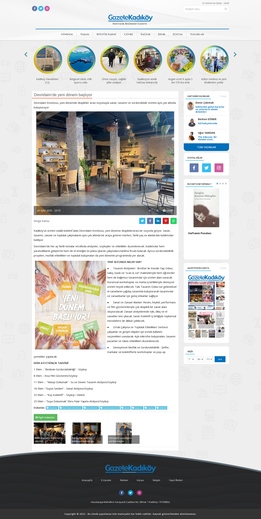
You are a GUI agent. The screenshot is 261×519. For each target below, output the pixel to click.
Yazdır (169, 210)
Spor (161, 34)
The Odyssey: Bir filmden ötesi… (207, 138)
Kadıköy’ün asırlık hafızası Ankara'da (147, 80)
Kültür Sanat (106, 34)
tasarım (138, 408)
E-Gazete (106, 480)
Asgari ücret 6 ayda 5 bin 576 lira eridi (180, 80)
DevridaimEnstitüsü (72, 408)
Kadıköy (53, 408)
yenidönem (92, 408)
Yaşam (84, 34)
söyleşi (150, 408)
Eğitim (178, 34)
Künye (140, 480)
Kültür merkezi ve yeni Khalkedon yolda (213, 80)
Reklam (124, 480)
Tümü (223, 96)
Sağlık (145, 34)
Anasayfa (87, 480)
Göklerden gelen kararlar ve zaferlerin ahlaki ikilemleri (209, 109)
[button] (217, 183)
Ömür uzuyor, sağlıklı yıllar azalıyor (114, 80)
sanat (127, 408)
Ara (220, 359)
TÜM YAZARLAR (206, 147)
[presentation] (26, 54)
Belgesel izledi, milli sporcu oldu (81, 80)
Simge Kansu (41, 221)
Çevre (128, 34)
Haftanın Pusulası (199, 233)
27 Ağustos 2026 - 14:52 (215, 3)
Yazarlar (197, 34)
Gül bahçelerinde (207, 123)
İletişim (156, 480)
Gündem (67, 34)
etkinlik (163, 408)
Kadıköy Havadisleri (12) (47, 80)
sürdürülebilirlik (111, 408)
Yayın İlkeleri (176, 480)
